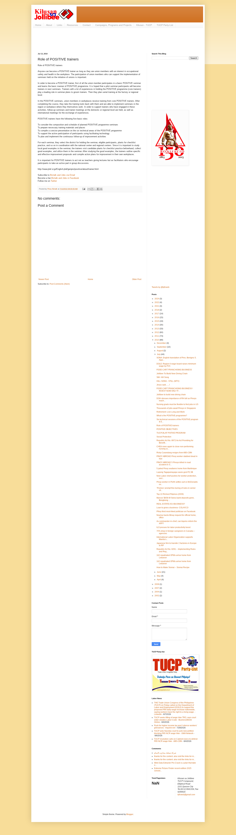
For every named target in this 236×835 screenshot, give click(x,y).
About (49, 25)
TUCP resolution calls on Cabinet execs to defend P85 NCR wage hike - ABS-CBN (175, 740)
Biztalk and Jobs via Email (62, 175)
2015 (157, 321)
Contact (87, 25)
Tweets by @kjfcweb (160, 287)
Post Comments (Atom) (60, 284)
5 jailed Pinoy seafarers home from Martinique (177, 468)
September (162, 347)
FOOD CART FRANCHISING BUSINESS (174, 370)
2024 (157, 299)
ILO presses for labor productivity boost (173, 527)
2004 (157, 592)
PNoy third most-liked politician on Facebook (176, 511)
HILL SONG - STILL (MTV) (168, 381)
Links (59, 25)
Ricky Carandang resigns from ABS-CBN (174, 452)
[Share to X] (95, 189)
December (161, 343)
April (159, 579)
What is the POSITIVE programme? (172, 415)
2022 (157, 302)
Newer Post (44, 279)
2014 (157, 325)
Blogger (129, 814)
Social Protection (164, 437)
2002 (157, 596)
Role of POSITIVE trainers (168, 425)
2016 (157, 317)
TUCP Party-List (165, 25)
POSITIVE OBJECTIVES (167, 429)
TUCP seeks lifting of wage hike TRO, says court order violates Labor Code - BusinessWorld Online (175, 719)
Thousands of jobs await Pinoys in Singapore (176, 408)
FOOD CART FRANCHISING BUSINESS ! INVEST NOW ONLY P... (175, 389)
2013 (157, 329)
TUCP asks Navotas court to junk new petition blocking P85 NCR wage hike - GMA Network (174, 732)
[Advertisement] (96, 40)
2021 (157, 306)
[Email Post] (84, 189)
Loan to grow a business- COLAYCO (172, 507)
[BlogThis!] (92, 189)
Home (38, 25)
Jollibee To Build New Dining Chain (172, 373)
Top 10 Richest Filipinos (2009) (170, 494)
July (159, 354)
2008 (157, 584)
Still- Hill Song (163, 377)
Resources (72, 25)
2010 (157, 340)
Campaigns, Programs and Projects (113, 25)
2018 (157, 310)
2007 (157, 588)
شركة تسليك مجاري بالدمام (165, 753)
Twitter (54, 181)
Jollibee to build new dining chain (171, 394)
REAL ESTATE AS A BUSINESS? (171, 504)
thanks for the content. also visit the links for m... (174, 756)
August (160, 351)
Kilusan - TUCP (144, 25)
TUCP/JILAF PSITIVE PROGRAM (171, 433)
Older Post (136, 279)
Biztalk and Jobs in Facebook (65, 178)
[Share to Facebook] (98, 189)
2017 (157, 313)
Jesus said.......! (163, 385)
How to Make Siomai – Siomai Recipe (173, 567)
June (159, 572)
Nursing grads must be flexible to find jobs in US (177, 404)
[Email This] (89, 189)
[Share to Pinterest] (101, 189)
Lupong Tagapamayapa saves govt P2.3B (175, 472)
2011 (157, 336)
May (159, 576)
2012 (157, 332)
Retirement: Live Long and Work (171, 412)
